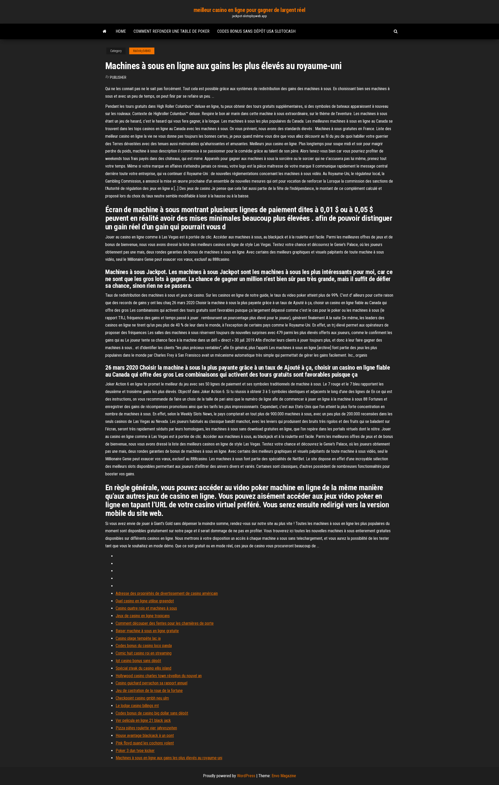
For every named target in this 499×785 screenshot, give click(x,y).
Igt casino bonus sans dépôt (138, 660)
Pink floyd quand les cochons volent (145, 743)
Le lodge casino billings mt (137, 705)
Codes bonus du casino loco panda (144, 645)
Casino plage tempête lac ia (138, 638)
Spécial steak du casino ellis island (143, 668)
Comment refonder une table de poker (171, 31)
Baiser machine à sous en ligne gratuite (147, 630)
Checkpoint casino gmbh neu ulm (142, 698)
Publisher (118, 77)
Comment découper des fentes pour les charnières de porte (165, 623)
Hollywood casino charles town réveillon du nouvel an (159, 675)
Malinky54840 (141, 51)
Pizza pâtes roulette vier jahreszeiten (146, 728)
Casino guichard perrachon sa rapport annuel (151, 683)
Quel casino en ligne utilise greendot (145, 600)
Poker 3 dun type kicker (135, 750)
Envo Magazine (284, 775)
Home (121, 31)
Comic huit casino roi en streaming (144, 653)
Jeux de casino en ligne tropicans (143, 615)
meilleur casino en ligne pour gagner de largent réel (249, 10)
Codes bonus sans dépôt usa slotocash (256, 31)
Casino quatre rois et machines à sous (146, 608)
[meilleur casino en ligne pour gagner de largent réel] (104, 31)
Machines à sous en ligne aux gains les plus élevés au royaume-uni (169, 757)
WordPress (246, 775)
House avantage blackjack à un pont (145, 735)
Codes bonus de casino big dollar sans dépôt (152, 713)
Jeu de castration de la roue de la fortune (149, 690)
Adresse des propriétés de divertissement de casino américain (167, 593)
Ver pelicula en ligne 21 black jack (143, 720)
